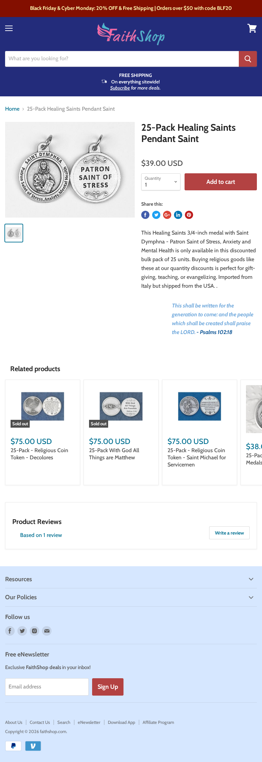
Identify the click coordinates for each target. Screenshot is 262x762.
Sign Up (108, 686)
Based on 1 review (41, 535)
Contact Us (40, 722)
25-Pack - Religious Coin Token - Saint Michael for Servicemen (197, 457)
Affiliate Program (158, 722)
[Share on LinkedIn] (178, 215)
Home (12, 109)
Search (63, 722)
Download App (121, 722)
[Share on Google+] (167, 215)
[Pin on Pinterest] (189, 215)
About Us (13, 722)
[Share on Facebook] (145, 215)
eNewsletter (89, 722)
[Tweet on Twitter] (156, 215)
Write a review (229, 533)
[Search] (248, 59)
